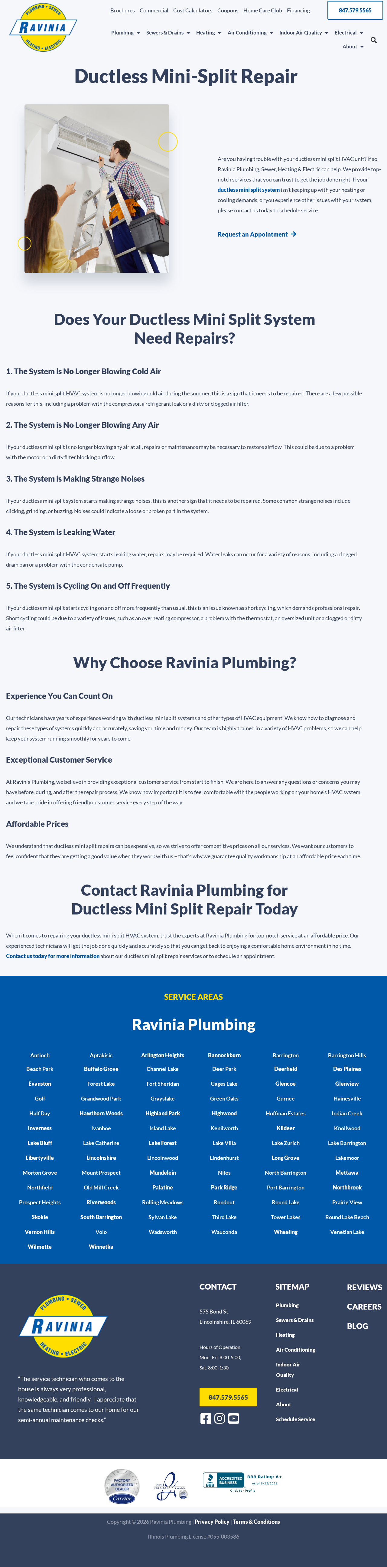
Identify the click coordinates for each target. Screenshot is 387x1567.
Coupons (228, 10)
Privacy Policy (212, 1521)
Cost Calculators (193, 10)
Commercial (154, 10)
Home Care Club (262, 10)
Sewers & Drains (165, 32)
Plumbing (122, 32)
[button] (374, 40)
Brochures (122, 10)
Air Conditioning (247, 32)
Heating (205, 32)
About (350, 46)
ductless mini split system (249, 189)
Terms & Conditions (256, 1521)
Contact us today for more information (52, 956)
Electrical (346, 32)
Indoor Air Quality (300, 32)
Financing (298, 10)
